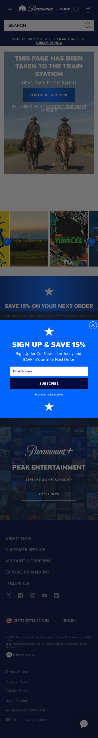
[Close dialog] (93, 325)
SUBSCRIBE (49, 383)
